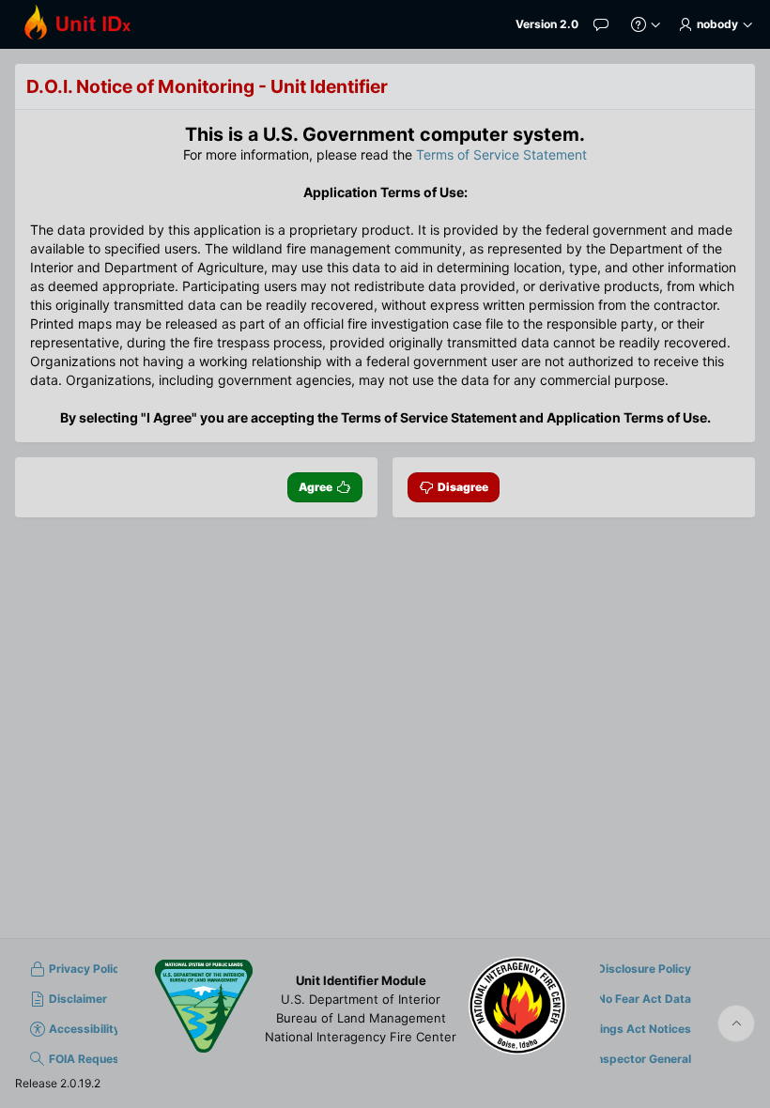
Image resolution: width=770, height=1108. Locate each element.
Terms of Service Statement (501, 154)
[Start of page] (736, 1023)
